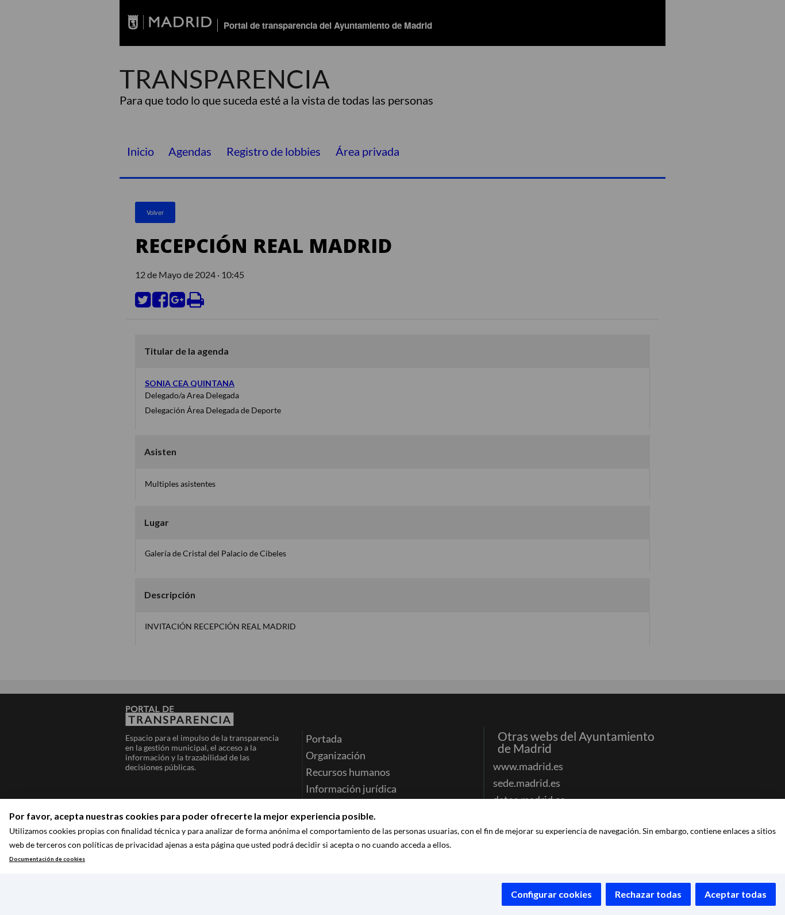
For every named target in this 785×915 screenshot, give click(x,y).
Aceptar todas (736, 894)
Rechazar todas (648, 894)
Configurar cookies (551, 894)
